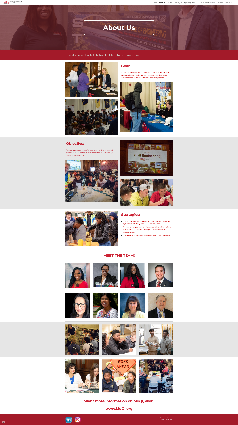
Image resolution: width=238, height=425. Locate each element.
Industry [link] (177, 3)
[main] (119, 27)
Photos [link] (170, 3)
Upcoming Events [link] (189, 3)
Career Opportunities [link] (206, 3)
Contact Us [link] (228, 3)
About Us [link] (162, 3)
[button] (236, 2)
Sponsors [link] (220, 3)
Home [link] (155, 3)
